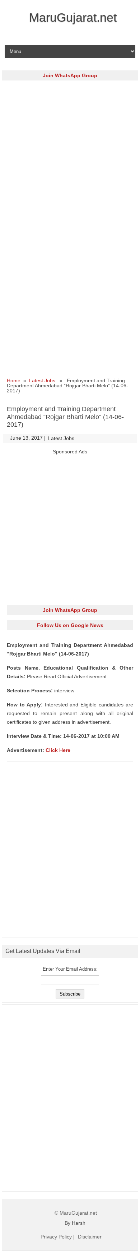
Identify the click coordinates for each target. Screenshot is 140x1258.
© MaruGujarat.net (76, 1213)
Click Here (58, 750)
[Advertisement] (70, 156)
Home (13, 380)
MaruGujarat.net (73, 17)
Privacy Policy (56, 1237)
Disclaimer (90, 1237)
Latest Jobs (42, 380)
